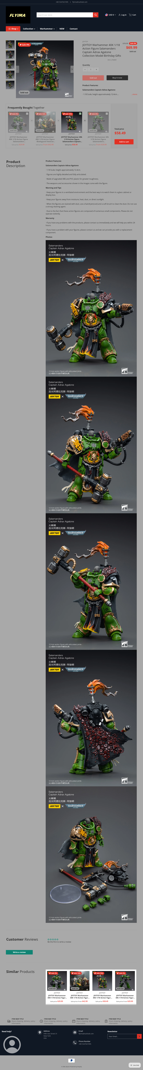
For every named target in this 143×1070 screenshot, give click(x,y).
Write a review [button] (19, 952)
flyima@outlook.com (79, 2)
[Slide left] (17, 69)
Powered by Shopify (76, 1066)
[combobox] (67, 14)
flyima (67, 1066)
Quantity (86, 65)
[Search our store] (95, 14)
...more (134, 94)
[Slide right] (72, 69)
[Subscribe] (139, 1036)
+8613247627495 (62, 2)
